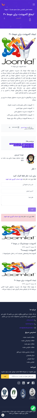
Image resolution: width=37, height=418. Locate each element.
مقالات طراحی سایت (28, 347)
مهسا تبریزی (24, 127)
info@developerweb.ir (27, 328)
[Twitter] (28, 383)
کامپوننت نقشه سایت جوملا (28, 147)
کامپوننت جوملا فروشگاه (18, 145)
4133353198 (30, 324)
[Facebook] (33, 383)
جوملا (6, 9)
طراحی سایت (30, 362)
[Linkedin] (23, 383)
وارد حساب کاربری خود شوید (14, 179)
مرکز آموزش (30, 359)
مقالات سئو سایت (29, 344)
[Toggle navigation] (34, 4)
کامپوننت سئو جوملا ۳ (29, 145)
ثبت (5, 376)
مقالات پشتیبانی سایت (27, 340)
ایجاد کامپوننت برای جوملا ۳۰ (25, 280)
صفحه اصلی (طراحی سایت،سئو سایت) (21, 9)
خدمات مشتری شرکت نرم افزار (25, 352)
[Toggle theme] (2, 415)
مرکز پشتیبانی (30, 355)
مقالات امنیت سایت (28, 337)
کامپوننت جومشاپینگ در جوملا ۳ (23, 243)
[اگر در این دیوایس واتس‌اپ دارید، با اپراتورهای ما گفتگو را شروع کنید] (33, 408)
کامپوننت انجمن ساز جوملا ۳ (27, 144)
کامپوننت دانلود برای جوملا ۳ (15, 144)
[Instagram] (18, 383)
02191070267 (30, 320)
